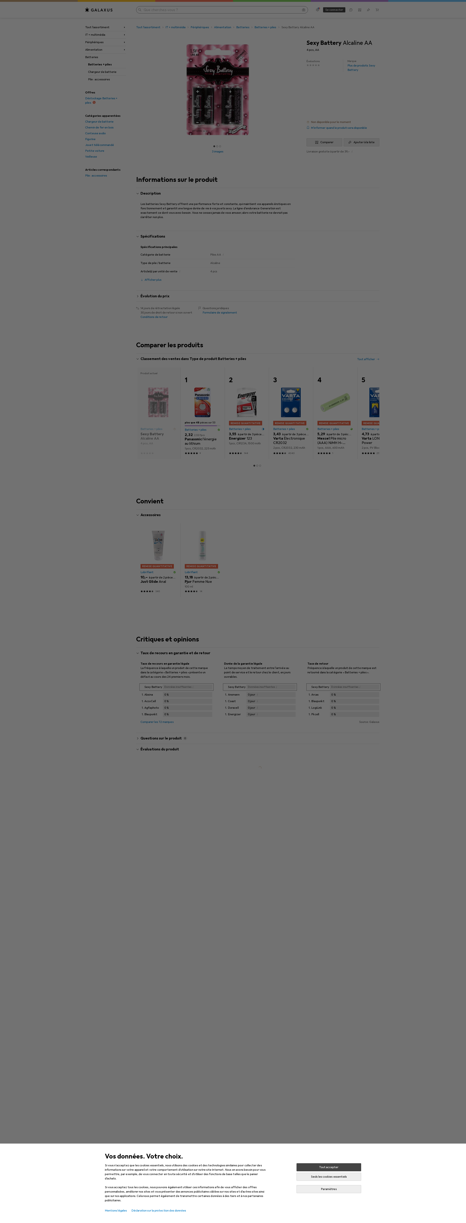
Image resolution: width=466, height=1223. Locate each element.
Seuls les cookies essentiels (329, 1177)
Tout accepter (328, 1167)
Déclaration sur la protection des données (158, 1210)
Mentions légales (116, 1210)
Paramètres (329, 1189)
